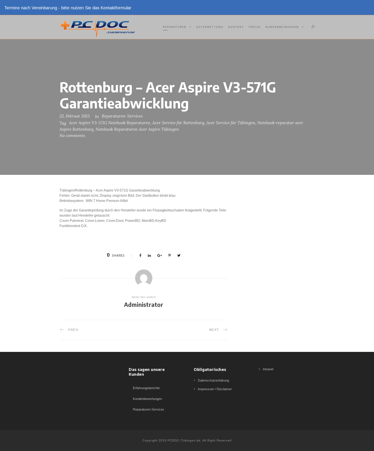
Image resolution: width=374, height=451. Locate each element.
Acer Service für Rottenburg (178, 122)
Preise (255, 27)
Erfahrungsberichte (146, 388)
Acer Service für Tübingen (230, 122)
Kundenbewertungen (147, 399)
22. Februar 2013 (75, 116)
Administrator (143, 304)
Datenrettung (209, 27)
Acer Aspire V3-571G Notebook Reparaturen (109, 122)
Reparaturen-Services (122, 116)
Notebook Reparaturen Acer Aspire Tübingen (137, 129)
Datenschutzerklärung (213, 380)
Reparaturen (174, 27)
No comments (72, 135)
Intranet (268, 369)
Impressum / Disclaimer (215, 389)
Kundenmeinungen (282, 27)
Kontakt (236, 27)
